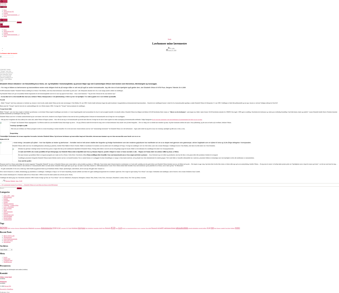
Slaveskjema (7, 242)
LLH (120, 228)
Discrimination (8, 197)
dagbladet (13, 228)
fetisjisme (81, 228)
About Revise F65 (9, 11)
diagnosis (31, 228)
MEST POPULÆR (9, 236)
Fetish (69, 228)
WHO (237, 228)
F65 (67, 228)
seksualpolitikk (182, 228)
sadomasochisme (169, 228)
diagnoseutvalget (24, 228)
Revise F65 (3, 3)
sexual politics (202, 228)
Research (154, 228)
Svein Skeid (227, 228)
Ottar (147, 228)
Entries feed (7, 259)
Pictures (6, 213)
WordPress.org (8, 262)
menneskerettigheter (132, 228)
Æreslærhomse (8, 237)
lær (126, 228)
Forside (6, 202)
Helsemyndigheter (9, 204)
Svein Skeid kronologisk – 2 (11, 15)
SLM (20, 181)
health (100, 228)
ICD (113, 227)
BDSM (3, 227)
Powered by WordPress (6, 289)
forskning (90, 228)
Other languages (8, 211)
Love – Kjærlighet (9, 207)
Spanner (219, 228)
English (6, 13)
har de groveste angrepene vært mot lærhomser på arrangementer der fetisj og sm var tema (177, 119)
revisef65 (161, 228)
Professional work (9, 215)
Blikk (9, 228)
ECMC (59, 228)
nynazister (142, 228)
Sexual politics (8, 218)
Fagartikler (7, 200)
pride (149, 228)
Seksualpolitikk (8, 216)
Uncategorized (8, 219)
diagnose (17, 228)
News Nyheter (8, 208)
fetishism (75, 228)
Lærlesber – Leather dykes (11, 205)
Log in (5, 257)
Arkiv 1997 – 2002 (9, 196)
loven (123, 228)
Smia (215, 228)
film (86, 228)
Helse (103, 228)
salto (173, 48)
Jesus (17, 181)
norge (138, 228)
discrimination (38, 228)
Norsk (5, 16)
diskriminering (46, 228)
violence (233, 228)
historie (108, 228)
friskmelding (96, 228)
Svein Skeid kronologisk (10, 239)
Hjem (5, 10)
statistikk (223, 228)
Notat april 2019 (8, 240)
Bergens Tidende (10, 181)
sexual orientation (193, 228)
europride (63, 228)
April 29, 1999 (172, 50)
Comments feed (8, 260)
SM (212, 228)
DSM (54, 228)
